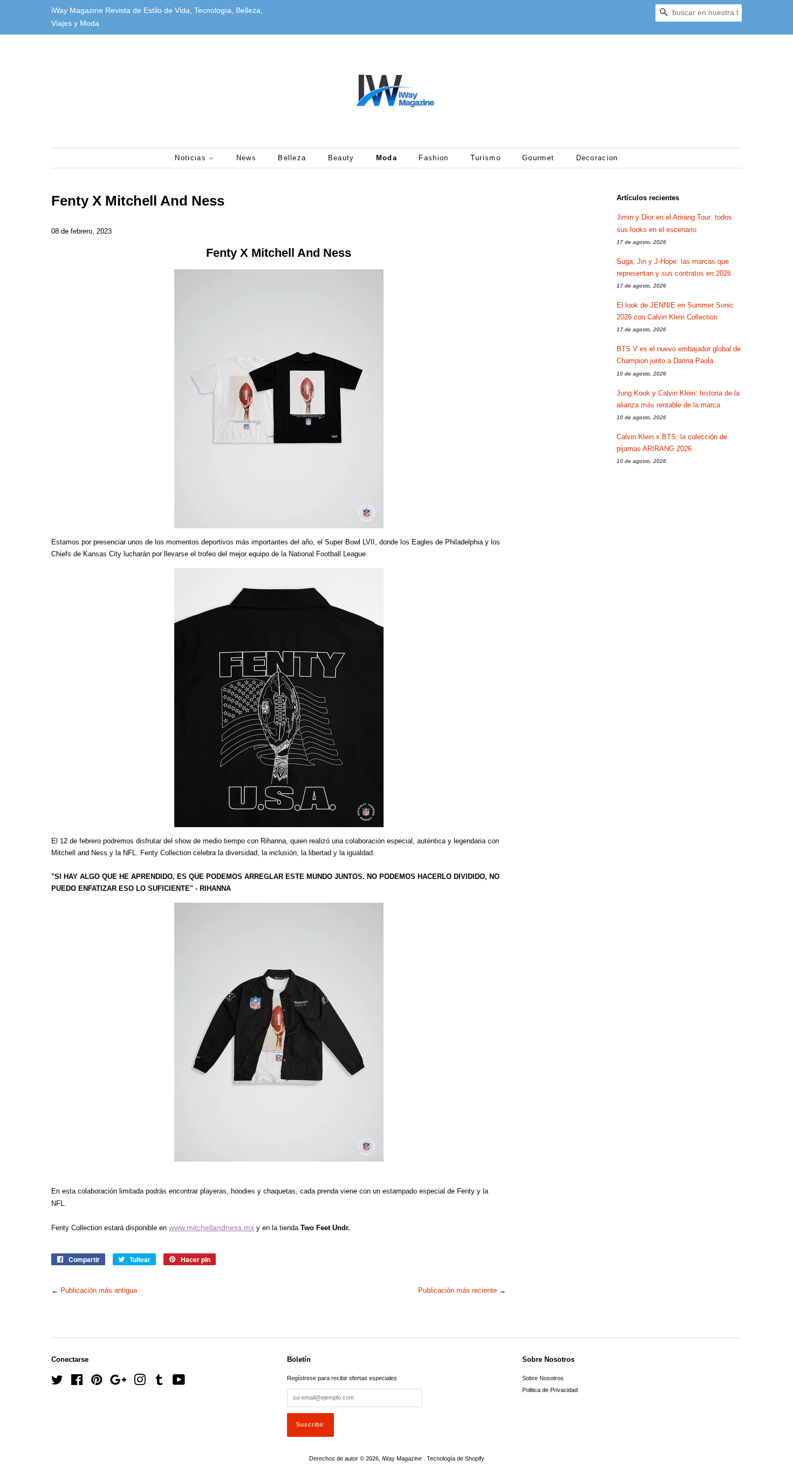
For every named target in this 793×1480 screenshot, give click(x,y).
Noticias (192, 158)
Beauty (341, 158)
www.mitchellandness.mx (211, 1227)
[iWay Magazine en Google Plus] (118, 1382)
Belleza (292, 158)
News (246, 158)
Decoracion (597, 158)
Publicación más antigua (98, 1290)
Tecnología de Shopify (455, 1458)
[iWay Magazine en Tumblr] (159, 1382)
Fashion (433, 158)
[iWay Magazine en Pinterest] (96, 1382)
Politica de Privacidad (550, 1390)
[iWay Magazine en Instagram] (140, 1382)
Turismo (485, 158)
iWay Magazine (402, 1458)
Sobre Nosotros (543, 1378)
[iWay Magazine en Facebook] (77, 1382)
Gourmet (538, 158)
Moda (386, 158)
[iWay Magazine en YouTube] (179, 1382)
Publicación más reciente (457, 1290)
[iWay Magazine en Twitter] (57, 1382)
